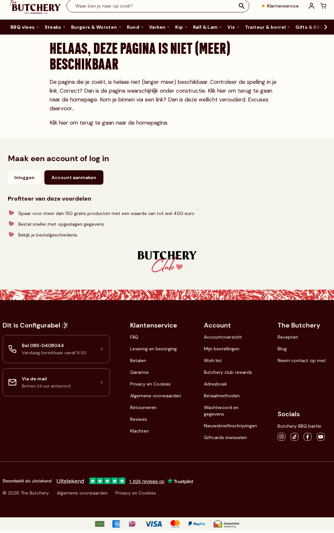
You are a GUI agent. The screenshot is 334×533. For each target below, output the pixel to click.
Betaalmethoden (222, 396)
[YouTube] (321, 437)
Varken (157, 27)
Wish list (213, 360)
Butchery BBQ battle (299, 426)
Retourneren (143, 407)
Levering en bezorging (153, 349)
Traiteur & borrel (265, 27)
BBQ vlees (22, 27)
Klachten (139, 431)
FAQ (134, 337)
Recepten (288, 337)
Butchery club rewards (228, 372)
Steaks (53, 27)
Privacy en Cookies (150, 384)
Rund (133, 27)
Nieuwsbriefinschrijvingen (230, 426)
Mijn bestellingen (221, 349)
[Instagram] (281, 437)
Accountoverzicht (223, 337)
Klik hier (218, 90)
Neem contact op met (302, 360)
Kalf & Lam (205, 27)
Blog (282, 349)
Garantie (139, 372)
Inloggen (24, 177)
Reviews (138, 419)
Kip (179, 27)
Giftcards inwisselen (225, 437)
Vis (231, 27)
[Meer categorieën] (322, 27)
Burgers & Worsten (94, 27)
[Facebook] (307, 437)
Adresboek (215, 384)
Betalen (138, 360)
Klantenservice (283, 6)
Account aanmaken (74, 177)
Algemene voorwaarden (155, 396)
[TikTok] (294, 437)
